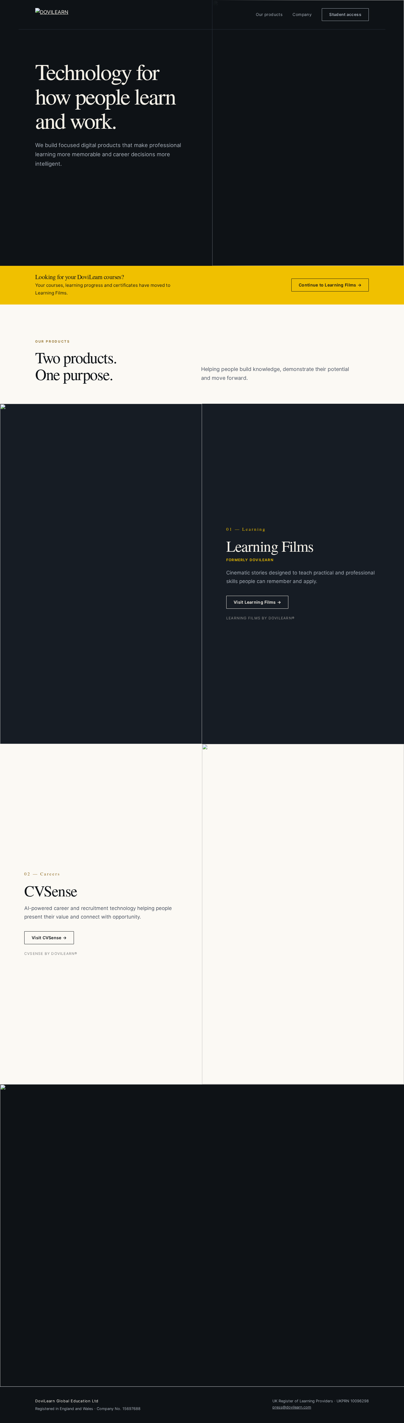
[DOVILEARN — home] (65, 14)
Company (302, 14)
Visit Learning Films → (257, 602)
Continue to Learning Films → (330, 284)
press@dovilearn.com (291, 1407)
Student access (345, 14)
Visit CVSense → (49, 937)
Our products (269, 14)
